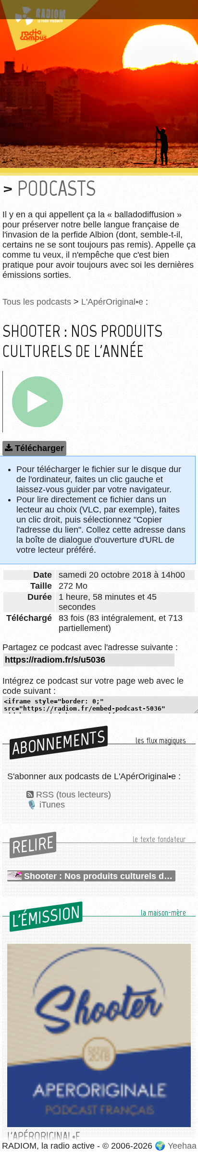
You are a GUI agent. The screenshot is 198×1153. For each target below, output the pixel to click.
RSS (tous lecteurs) (73, 794)
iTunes (52, 804)
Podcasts (56, 188)
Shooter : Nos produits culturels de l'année (99, 876)
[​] (37, 401)
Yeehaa (182, 1146)
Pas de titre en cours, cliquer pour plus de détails (87, 11)
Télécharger (39, 448)
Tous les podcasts (36, 302)
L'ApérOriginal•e (112, 302)
